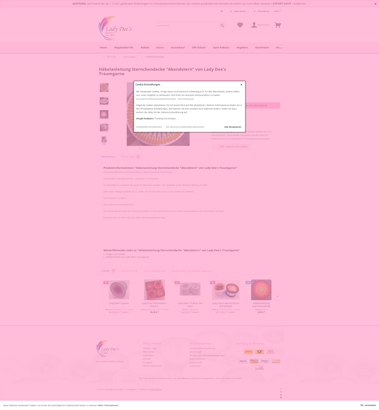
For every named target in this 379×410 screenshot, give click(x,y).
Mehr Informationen (108, 405)
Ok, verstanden (368, 405)
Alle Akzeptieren (232, 126)
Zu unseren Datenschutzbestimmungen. (156, 98)
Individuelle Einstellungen (149, 126)
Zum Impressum (186, 98)
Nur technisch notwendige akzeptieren (185, 126)
